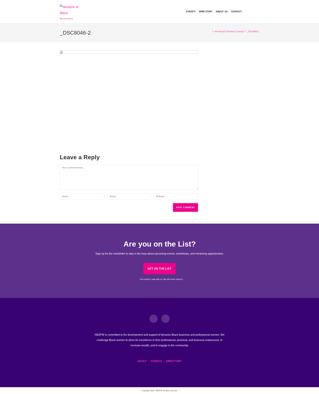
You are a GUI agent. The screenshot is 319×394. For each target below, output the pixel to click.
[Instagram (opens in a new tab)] (258, 11)
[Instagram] (165, 319)
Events (156, 361)
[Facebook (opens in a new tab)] (252, 11)
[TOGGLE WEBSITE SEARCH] (246, 11)
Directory (174, 361)
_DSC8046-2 (253, 31)
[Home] (210, 31)
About (142, 361)
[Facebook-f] (153, 319)
